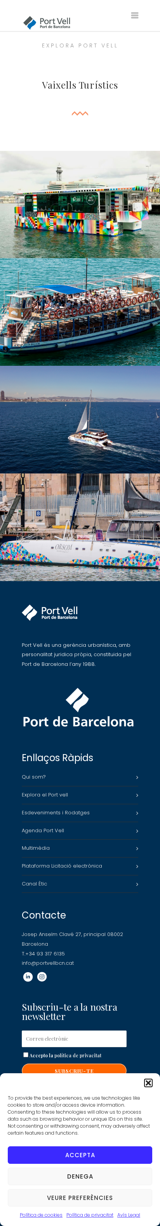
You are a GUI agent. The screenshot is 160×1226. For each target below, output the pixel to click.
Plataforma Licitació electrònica (62, 866)
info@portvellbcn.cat (48, 963)
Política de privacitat (89, 1215)
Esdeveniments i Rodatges (56, 812)
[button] (148, 1083)
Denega (80, 1176)
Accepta (80, 1155)
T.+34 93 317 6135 (43, 953)
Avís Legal (128, 1215)
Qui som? (34, 777)
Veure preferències (80, 1198)
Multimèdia (36, 848)
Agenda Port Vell (43, 830)
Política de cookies (41, 1215)
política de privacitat (77, 1055)
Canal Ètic (34, 883)
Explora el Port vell (45, 794)
